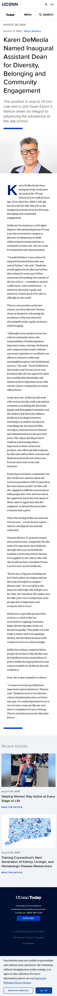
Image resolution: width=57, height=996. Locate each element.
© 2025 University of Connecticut (28, 931)
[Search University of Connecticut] (46, 4)
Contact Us (20, 912)
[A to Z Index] (52, 4)
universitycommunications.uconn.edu (28, 909)
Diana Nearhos (32, 31)
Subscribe (28, 918)
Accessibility (28, 943)
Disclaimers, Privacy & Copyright (28, 937)
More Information (18, 990)
